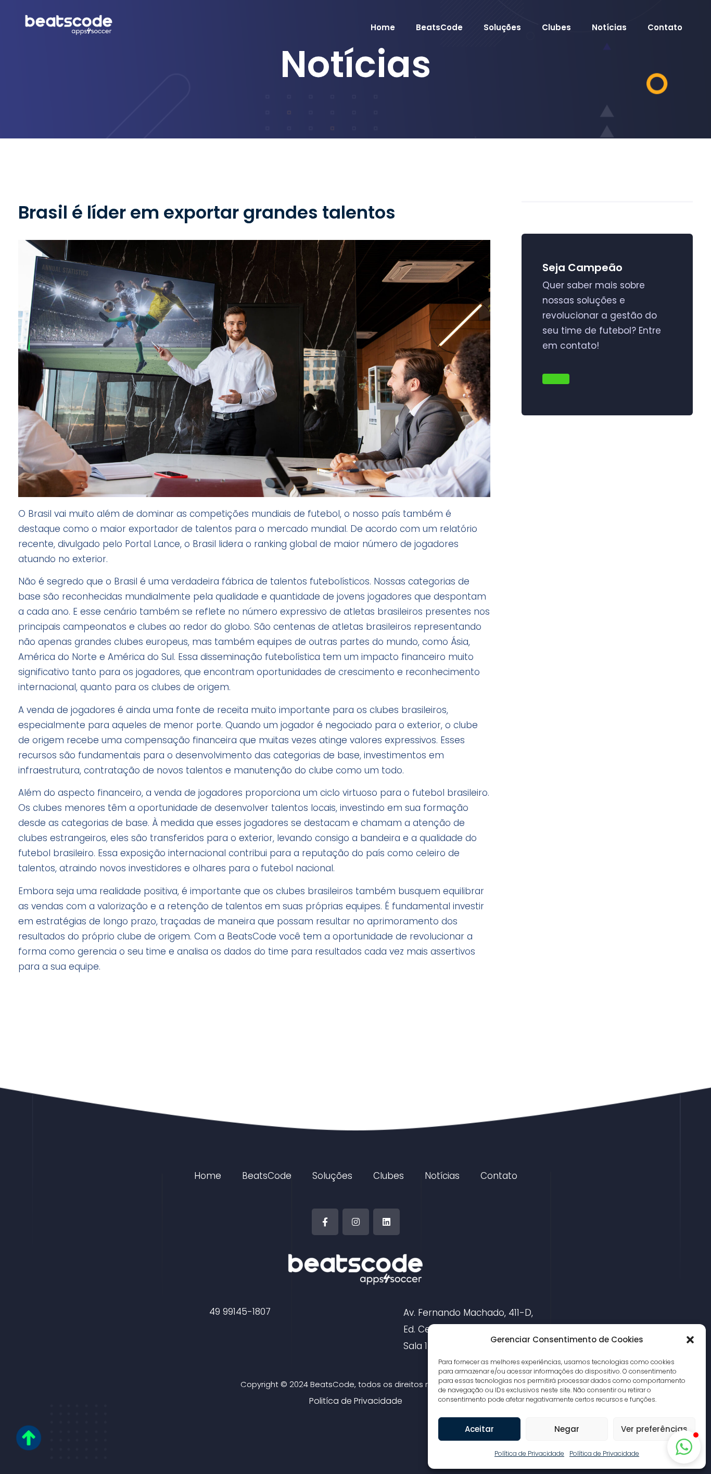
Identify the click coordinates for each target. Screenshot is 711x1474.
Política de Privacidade (529, 1453)
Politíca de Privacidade (355, 1401)
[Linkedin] (386, 1222)
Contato (664, 27)
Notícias (609, 27)
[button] (690, 1340)
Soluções (502, 27)
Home (383, 27)
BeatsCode (439, 27)
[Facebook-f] (325, 1222)
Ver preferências (654, 1429)
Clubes (556, 27)
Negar (566, 1429)
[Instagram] (355, 1222)
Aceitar (479, 1429)
